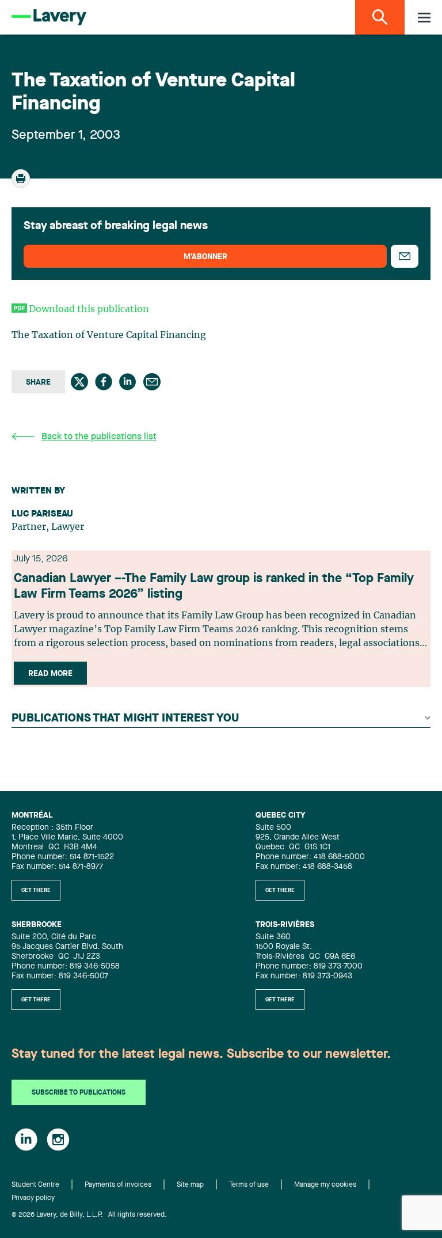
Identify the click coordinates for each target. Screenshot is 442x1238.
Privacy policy (33, 1198)
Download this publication (89, 309)
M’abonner (205, 257)
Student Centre (35, 1185)
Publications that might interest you (125, 718)
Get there (36, 890)
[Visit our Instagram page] (58, 1139)
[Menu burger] (424, 17)
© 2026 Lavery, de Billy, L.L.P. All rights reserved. (89, 1215)
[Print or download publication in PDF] (22, 183)
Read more (50, 674)
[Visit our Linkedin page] (26, 1139)
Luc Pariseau (42, 514)
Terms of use (249, 1185)
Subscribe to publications (78, 1092)
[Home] (49, 17)
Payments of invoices (118, 1185)
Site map (190, 1185)
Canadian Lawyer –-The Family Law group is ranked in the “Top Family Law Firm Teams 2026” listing (214, 586)
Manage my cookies (325, 1185)
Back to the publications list (99, 437)
